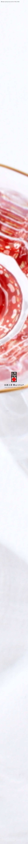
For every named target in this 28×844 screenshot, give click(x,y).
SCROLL (14, 839)
